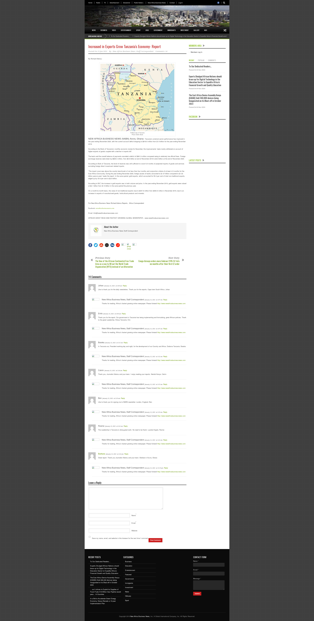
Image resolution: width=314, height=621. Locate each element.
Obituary (128, 596)
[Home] (87, 29)
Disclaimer (126, 3)
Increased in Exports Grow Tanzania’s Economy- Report (124, 46)
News (94, 30)
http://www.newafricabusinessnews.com (171, 303)
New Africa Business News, (140, 616)
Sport (138, 30)
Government (158, 30)
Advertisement (114, 3)
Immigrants (171, 30)
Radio (98, 3)
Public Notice (139, 3)
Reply (125, 285)
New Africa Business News (157, 3)
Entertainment (126, 30)
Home (90, 3)
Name (133, 515)
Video (114, 30)
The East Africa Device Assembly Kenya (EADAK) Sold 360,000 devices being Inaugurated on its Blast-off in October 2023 (205, 99)
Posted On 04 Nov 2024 (197, 70)
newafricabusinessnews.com (105, 208)
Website (134, 530)
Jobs (147, 30)
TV (105, 3)
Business (104, 30)
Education (128, 566)
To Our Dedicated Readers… (120, 36)
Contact (172, 3)
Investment (185, 30)
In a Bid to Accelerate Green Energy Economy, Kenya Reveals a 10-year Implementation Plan (103, 601)
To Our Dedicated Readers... (200, 66)
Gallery (196, 30)
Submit (197, 594)
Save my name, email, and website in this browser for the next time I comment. (120, 538)
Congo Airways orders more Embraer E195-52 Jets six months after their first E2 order (158, 262)
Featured (128, 574)
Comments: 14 (161, 51)
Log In (180, 3)
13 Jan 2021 (102, 51)
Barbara (101, 453)
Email (133, 523)
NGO (205, 30)
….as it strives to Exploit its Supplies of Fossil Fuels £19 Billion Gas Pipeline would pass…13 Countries (105, 591)
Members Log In (196, 52)
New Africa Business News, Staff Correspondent (133, 51)
